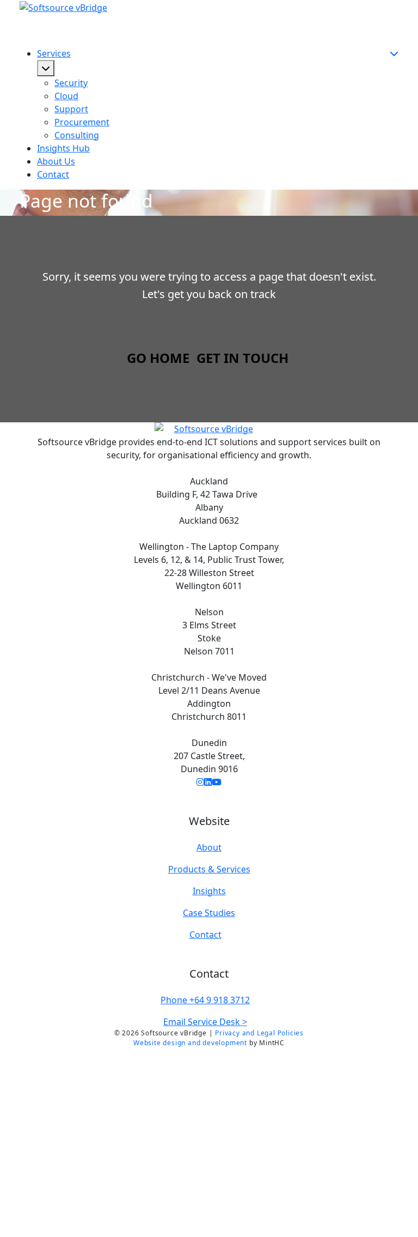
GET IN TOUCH (242, 358)
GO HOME (158, 358)
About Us (56, 161)
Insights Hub (63, 148)
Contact (53, 174)
